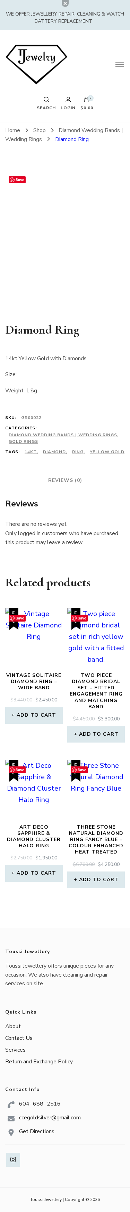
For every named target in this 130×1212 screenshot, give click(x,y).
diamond (54, 452)
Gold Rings (23, 441)
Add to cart (36, 715)
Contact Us (19, 1038)
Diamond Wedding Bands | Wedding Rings (63, 435)
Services (15, 1050)
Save (20, 179)
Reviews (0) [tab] (65, 480)
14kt (31, 452)
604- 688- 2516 (40, 1104)
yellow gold (107, 452)
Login (68, 107)
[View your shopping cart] (86, 101)
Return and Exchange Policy (39, 1061)
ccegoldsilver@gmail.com (50, 1117)
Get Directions (36, 1131)
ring (78, 452)
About (13, 1026)
